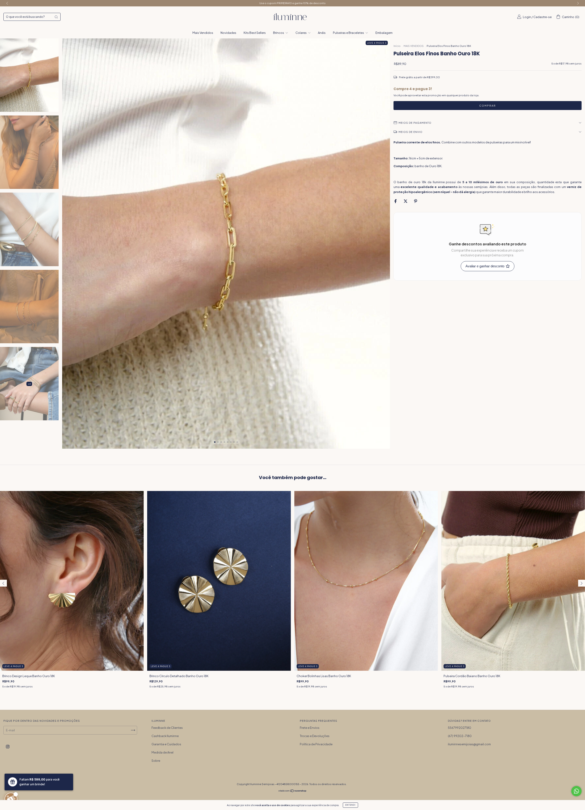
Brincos (279, 33)
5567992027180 (459, 728)
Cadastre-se (542, 17)
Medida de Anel (162, 752)
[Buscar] (56, 17)
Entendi (350, 805)
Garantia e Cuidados (166, 744)
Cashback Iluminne (165, 736)
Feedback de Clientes (167, 728)
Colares (301, 33)
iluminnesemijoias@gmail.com (469, 744)
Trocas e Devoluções (315, 736)
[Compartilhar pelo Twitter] (406, 201)
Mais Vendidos (202, 33)
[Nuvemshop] (292, 791)
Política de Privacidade (316, 744)
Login (527, 17)
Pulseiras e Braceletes (348, 33)
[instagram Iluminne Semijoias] (7, 746)
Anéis (322, 33)
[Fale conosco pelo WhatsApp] (576, 791)
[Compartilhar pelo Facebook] (396, 201)
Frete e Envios (309, 728)
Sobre (156, 760)
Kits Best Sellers (255, 33)
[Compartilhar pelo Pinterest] (415, 201)
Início (397, 45)
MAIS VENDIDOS (414, 45)
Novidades (228, 33)
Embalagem (384, 33)
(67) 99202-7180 (460, 736)
